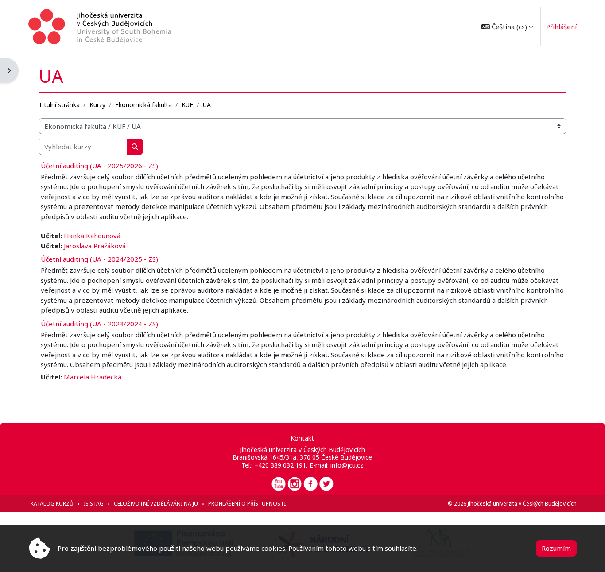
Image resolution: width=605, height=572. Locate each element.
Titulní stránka (59, 104)
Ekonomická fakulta (143, 104)
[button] (507, 26)
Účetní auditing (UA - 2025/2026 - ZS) (99, 165)
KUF (187, 104)
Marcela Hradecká (92, 376)
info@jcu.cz (346, 465)
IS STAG (94, 503)
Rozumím (556, 548)
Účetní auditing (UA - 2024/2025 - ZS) (99, 259)
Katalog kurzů (52, 503)
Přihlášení (561, 26)
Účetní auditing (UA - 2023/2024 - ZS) (99, 323)
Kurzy (97, 104)
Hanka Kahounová (92, 235)
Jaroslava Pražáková (95, 245)
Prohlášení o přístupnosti (247, 503)
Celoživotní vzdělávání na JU (156, 503)
